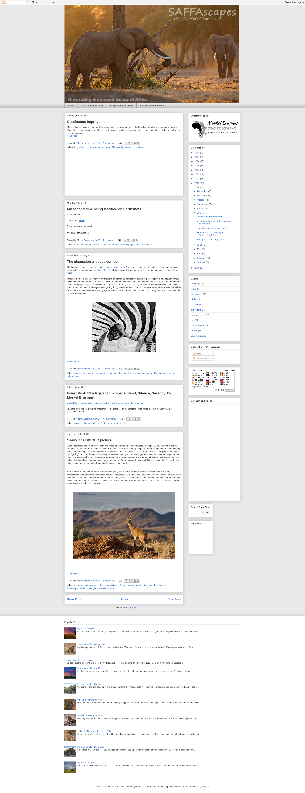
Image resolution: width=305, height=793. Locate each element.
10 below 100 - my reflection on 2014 (94, 731)
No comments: (110, 419)
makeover (106, 147)
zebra (76, 376)
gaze (116, 373)
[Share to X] (131, 143)
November (202, 195)
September (203, 204)
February (202, 258)
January (201, 262)
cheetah (95, 373)
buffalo (101, 585)
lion (144, 373)
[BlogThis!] (128, 143)
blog (76, 147)
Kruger (131, 373)
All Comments (202, 358)
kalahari (122, 373)
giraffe (138, 585)
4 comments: (109, 143)
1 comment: (109, 240)
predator (170, 373)
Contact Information (92, 105)
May (199, 249)
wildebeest (102, 588)
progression (130, 147)
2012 (197, 178)
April (199, 253)
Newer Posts (74, 599)
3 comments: (109, 581)
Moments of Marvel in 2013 (89, 668)
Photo (119, 244)
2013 (197, 174)
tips (192, 320)
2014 (197, 170)
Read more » (73, 136)
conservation (197, 325)
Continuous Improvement (88, 122)
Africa (77, 373)
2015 (197, 165)
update (139, 147)
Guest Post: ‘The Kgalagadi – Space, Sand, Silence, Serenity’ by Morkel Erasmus (105, 403)
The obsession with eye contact (92, 262)
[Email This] (125, 143)
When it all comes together (89, 700)
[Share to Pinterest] (137, 143)
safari (115, 423)
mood (105, 244)
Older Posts (174, 599)
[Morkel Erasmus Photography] (215, 138)
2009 (197, 267)
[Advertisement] (124, 173)
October (201, 199)
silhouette (140, 244)
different (104, 373)
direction (83, 147)
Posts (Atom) (130, 607)
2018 (197, 152)
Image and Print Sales (121, 105)
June (200, 245)
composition (111, 585)
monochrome (197, 315)
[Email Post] (120, 143)
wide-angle (91, 588)
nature (112, 244)
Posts (198, 353)
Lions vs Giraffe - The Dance (90, 747)
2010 (197, 187)
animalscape (91, 585)
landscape (159, 585)
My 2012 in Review (86, 628)
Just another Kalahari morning (91, 644)
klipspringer (148, 585)
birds (76, 244)
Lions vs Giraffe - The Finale (90, 684)
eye (110, 373)
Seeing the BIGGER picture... (90, 440)
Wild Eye (195, 304)
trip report (196, 309)
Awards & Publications (152, 105)
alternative (85, 373)
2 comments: (109, 369)
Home (71, 105)
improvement (94, 147)
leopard (138, 373)
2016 (197, 161)
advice (194, 330)
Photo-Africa (102, 270)
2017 (197, 157)
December (202, 191)
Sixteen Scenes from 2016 (89, 715)
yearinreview (197, 336)
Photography (117, 147)
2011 (197, 183)
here (69, 273)
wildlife (123, 423)
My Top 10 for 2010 (86, 762)
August (201, 208)
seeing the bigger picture (114, 267)
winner (149, 244)
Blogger (205, 786)
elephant (130, 585)
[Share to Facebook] (134, 143)
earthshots (97, 244)
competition (85, 244)
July (199, 213)
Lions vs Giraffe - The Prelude (80, 660)
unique (70, 376)
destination (86, 423)
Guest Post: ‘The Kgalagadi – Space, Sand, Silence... (211, 233)
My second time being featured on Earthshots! (104, 209)
